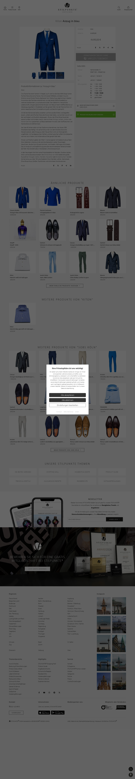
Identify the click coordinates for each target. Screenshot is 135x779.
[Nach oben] (131, 775)
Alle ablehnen (67, 400)
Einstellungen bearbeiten (67, 405)
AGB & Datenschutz (68, 412)
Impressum (59, 412)
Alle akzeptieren (67, 395)
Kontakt (77, 412)
